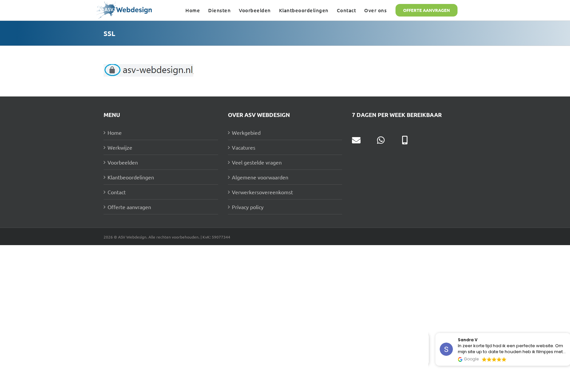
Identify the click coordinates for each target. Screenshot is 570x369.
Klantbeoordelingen (131, 177)
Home (115, 132)
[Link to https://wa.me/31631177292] (381, 140)
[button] (566, 333)
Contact (117, 192)
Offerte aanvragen (129, 206)
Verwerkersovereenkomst (262, 192)
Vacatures (243, 147)
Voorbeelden (123, 162)
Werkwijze (120, 147)
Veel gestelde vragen (257, 162)
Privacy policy (248, 206)
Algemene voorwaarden (260, 177)
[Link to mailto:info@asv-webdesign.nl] (356, 140)
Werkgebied (246, 132)
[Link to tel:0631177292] (404, 140)
